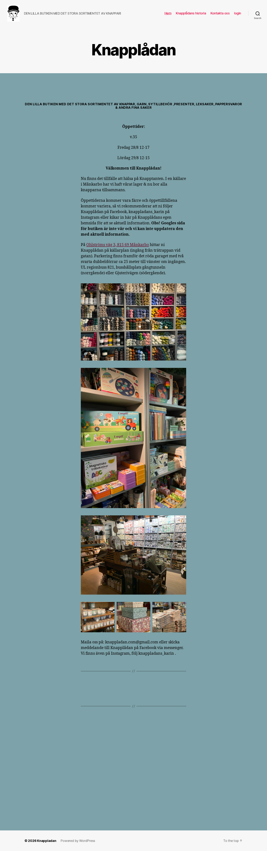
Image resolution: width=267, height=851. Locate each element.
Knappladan (46, 841)
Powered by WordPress (77, 841)
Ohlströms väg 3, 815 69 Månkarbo (117, 244)
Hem (168, 13)
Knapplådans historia (191, 13)
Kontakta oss (220, 13)
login (237, 13)
